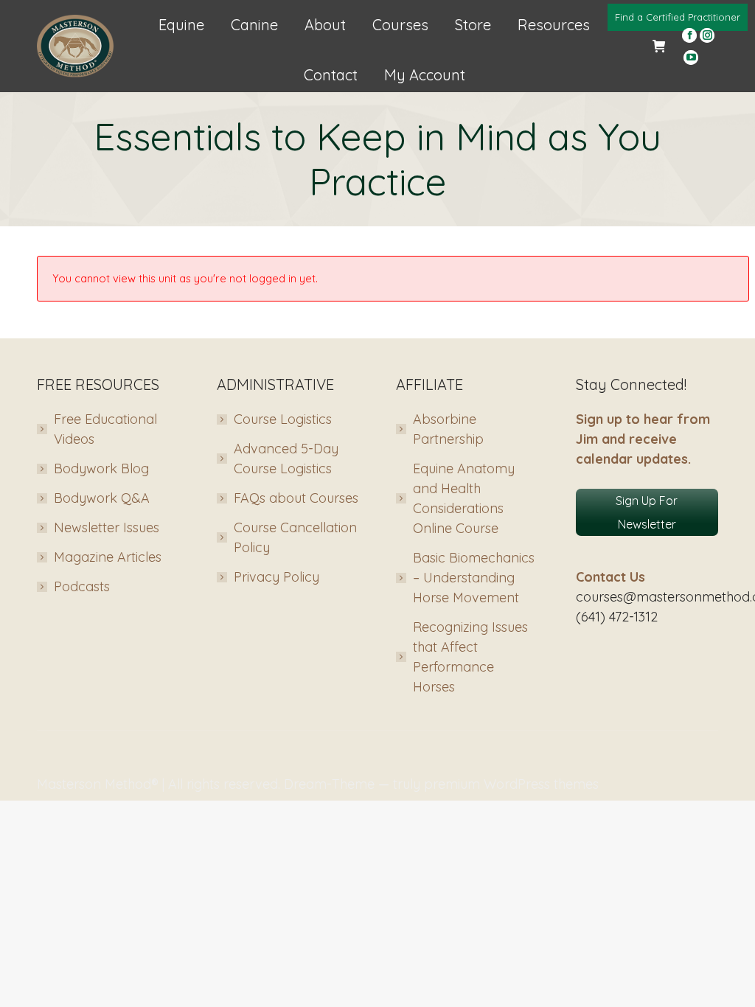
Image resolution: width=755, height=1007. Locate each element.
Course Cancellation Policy (295, 537)
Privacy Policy (276, 576)
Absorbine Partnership (448, 429)
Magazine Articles (107, 556)
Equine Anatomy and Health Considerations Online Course (464, 498)
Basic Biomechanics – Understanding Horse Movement (474, 577)
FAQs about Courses (296, 497)
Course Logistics (283, 419)
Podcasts (82, 586)
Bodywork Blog (101, 468)
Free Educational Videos (105, 429)
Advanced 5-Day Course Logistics (286, 458)
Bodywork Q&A (102, 497)
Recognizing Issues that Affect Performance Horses (470, 657)
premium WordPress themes (511, 784)
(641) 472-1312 (617, 616)
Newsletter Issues (106, 527)
